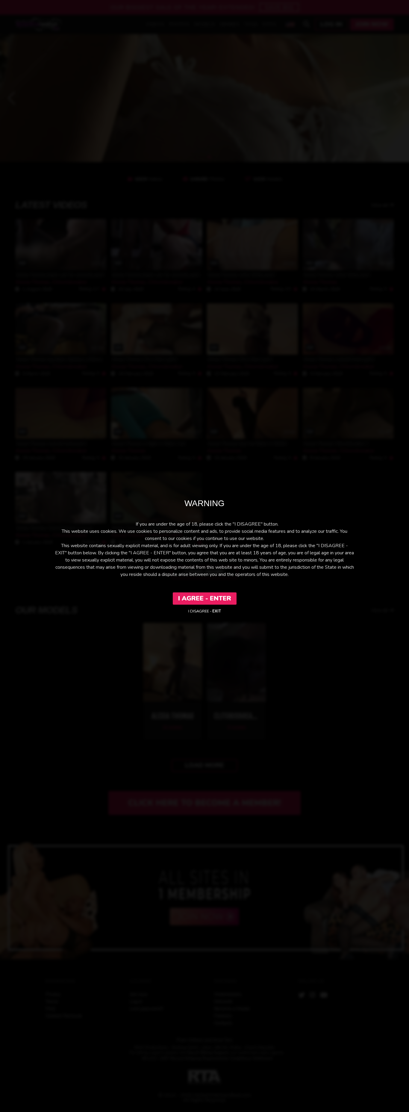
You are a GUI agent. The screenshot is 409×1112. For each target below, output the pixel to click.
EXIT (216, 611)
